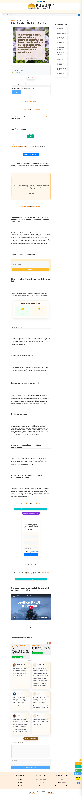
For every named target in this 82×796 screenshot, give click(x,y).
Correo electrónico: (28, 539)
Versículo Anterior (25, 109)
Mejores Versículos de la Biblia (62, 785)
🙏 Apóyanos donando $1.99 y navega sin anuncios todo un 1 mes (31, 579)
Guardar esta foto (30, 61)
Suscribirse (30, 554)
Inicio (25, 11)
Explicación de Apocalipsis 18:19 (61, 33)
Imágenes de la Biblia (62, 782)
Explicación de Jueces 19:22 (60, 74)
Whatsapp (47, 144)
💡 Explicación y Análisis (17, 70)
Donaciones (49, 11)
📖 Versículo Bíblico (16, 69)
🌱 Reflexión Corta (16, 72)
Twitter (32, 146)
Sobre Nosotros (41, 782)
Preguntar (30, 269)
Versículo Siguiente (35, 109)
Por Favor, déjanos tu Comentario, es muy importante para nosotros (31, 509)
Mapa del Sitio (51, 793)
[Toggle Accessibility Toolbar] (78, 783)
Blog (34, 11)
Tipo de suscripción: (28, 545)
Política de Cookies (36, 793)
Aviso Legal (30, 793)
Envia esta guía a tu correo (30, 154)
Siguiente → (42, 791)
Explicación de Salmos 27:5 (60, 64)
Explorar (29, 11)
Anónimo (35, 645)
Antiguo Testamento (42, 116)
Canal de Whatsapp (15, 146)
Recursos (43, 11)
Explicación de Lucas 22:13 (60, 48)
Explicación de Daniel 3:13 (60, 58)
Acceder (54, 11)
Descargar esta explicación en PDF (31, 513)
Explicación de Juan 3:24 (60, 43)
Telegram (23, 146)
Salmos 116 (60, 28)
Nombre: (25, 534)
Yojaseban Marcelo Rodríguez (18, 646)
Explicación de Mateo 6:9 (60, 53)
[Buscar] (79, 15)
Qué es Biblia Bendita (41, 779)
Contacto (38, 11)
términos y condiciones (33, 551)
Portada (13, 20)
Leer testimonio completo (17, 657)
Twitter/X (20, 785)
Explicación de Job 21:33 (61, 69)
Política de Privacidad (44, 793)
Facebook (28, 146)
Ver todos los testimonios (31, 738)
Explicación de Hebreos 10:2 (60, 38)
